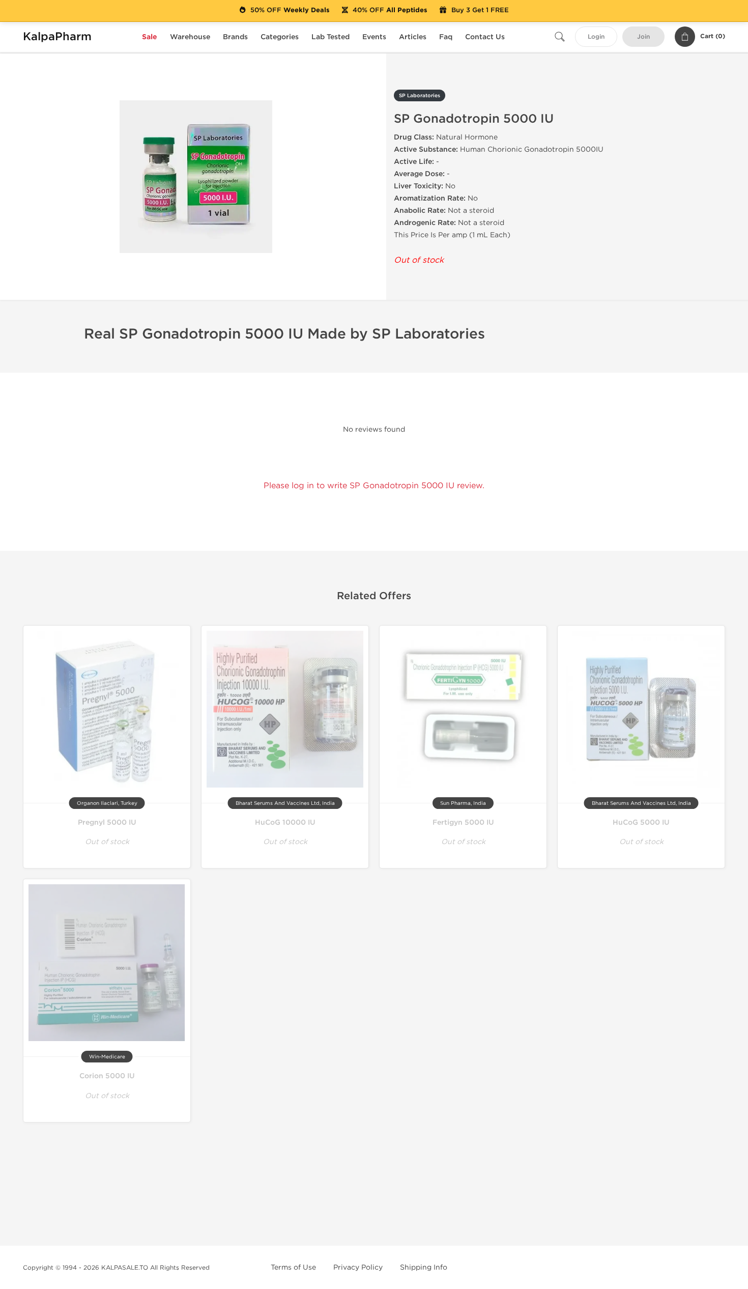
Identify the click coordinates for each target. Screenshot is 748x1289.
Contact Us (485, 37)
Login (596, 37)
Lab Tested (330, 37)
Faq (445, 37)
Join (643, 37)
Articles (412, 37)
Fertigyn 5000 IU (463, 822)
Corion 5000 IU (107, 1076)
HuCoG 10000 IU (285, 822)
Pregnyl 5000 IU (107, 822)
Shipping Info (423, 1267)
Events (374, 37)
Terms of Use (293, 1267)
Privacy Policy (358, 1267)
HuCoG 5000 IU (641, 822)
